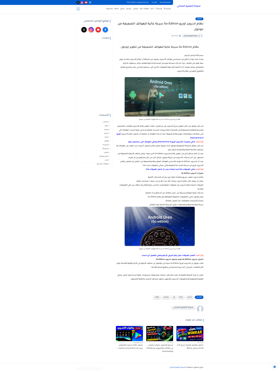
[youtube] (86, 2)
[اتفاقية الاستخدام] (91, 367)
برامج (122, 9)
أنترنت (106, 160)
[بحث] (78, 9)
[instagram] (82, 2)
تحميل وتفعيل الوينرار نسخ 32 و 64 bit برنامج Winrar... (190, 346)
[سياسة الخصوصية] (95, 367)
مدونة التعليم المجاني (189, 6)
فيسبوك (109, 9)
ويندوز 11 (158, 9)
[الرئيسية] (100, 367)
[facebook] (90, 2)
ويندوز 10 (167, 9)
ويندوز (128, 9)
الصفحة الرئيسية (165, 2)
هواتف (157, 297)
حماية (116, 9)
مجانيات (166, 297)
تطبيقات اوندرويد (102, 164)
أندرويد (199, 19)
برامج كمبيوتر (104, 156)
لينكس (135, 9)
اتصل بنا (154, 2)
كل (174, 297)
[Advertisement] (94, 76)
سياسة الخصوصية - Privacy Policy (138, 2)
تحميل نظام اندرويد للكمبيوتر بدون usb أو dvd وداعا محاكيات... (129, 346)
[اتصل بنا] (78, 367)
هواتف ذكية (144, 9)
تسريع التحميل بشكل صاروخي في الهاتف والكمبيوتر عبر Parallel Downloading (160, 348)
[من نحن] (87, 367)
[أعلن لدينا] (82, 367)
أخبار (152, 9)
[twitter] (78, 2)
